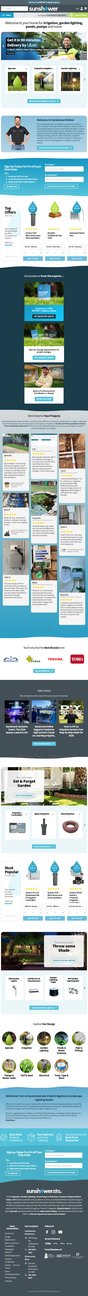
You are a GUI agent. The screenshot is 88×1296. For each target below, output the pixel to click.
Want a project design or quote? (42, 101)
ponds (30, 26)
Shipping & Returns (9, 1250)
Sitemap (8, 1281)
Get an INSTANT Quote (44, 316)
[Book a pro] (44, 376)
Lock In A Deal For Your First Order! (61, 186)
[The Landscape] (77, 1256)
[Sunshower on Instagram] (53, 1232)
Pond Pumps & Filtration (47, 1196)
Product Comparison (10, 1260)
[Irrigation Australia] (63, 1256)
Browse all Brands (42, 671)
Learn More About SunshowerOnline (54, 147)
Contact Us (9, 1233)
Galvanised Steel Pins (76, 234)
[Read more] (17, 711)
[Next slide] (84, 46)
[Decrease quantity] (25, 253)
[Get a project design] (44, 334)
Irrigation (15, 1196)
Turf (14, 1199)
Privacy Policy (10, 1277)
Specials (8, 245)
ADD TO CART (33, 258)
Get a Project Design (44, 357)
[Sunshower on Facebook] (47, 1232)
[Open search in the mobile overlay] (14, 8)
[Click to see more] (51, 15)
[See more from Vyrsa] (10, 659)
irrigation (50, 23)
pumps (42, 26)
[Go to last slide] (3, 46)
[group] (17, 79)
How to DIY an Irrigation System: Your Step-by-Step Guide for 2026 (71, 731)
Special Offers (81, 15)
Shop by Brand (63, 1208)
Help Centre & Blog (48, 1211)
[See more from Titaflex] (77, 659)
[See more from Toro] (55, 659)
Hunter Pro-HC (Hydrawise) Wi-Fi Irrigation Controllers (32, 896)
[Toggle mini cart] (85, 8)
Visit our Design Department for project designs (44, 350)
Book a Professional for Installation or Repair (44, 392)
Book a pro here (44, 399)
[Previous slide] (3, 79)
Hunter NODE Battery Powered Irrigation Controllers (75, 897)
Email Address (51, 175)
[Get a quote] (44, 293)
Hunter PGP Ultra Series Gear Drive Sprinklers (32, 235)
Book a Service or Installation (12, 1244)
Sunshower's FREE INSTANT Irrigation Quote (44, 309)
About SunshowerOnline (12, 1273)
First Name (49, 164)
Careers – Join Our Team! (12, 1266)
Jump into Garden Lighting (64, 960)
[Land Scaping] (50, 1256)
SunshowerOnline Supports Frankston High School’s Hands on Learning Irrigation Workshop (44, 732)
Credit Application (12, 1255)
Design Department (10, 1238)
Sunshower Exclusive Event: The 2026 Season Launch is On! (17, 729)
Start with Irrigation (24, 795)
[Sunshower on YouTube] (60, 1232)
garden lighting (70, 23)
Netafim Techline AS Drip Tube (54, 235)
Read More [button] (10, 1120)
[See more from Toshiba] (32, 659)
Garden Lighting (28, 1196)
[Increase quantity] (41, 253)
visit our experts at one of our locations (47, 1214)
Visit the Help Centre (42, 743)
